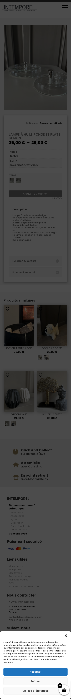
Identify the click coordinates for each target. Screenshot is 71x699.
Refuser (35, 681)
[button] (66, 635)
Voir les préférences (35, 691)
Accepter (36, 672)
